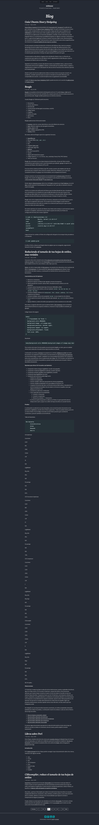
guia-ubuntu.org (49, 179)
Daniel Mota (28, 783)
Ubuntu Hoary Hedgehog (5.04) (45, 29)
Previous (34, 809)
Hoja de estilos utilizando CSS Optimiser (38, 717)
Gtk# (66, 92)
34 (57, 809)
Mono (62, 92)
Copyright (55, 1)
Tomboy (30, 131)
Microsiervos (45, 267)
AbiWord (30, 149)
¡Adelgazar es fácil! (61, 353)
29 (43, 809)
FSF (56, 49)
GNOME (41, 65)
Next (66, 809)
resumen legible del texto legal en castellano (45, 42)
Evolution (30, 124)
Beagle (28, 86)
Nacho (26, 267)
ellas (26, 185)
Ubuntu (55, 51)
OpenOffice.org (31, 138)
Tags (50, 1)
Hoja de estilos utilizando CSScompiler (37, 722)
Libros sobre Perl (33, 733)
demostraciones (37, 183)
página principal (31, 751)
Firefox (29, 128)
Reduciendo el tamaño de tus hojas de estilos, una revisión (48, 253)
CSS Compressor (58, 304)
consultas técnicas (54, 739)
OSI (52, 49)
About (43, 1)
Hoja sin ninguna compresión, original (37, 715)
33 (54, 809)
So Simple (57, 819)
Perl (33, 744)
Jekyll (53, 819)
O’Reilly (57, 743)
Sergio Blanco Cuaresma (31, 27)
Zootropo (40, 353)
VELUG (62, 739)
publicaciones (70, 80)
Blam (29, 130)
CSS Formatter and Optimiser (65, 354)
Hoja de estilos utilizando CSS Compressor (38, 720)
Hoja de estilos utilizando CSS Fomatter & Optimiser (41, 718)
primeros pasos (61, 176)
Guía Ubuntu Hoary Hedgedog (41, 21)
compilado (46, 803)
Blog (47, 1)
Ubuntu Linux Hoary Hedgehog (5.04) (39, 80)
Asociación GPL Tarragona (56, 27)
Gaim (29, 126)
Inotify (32, 187)
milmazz (49, 6)
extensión (38, 247)
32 (51, 809)
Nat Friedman (64, 183)
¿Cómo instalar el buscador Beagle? (34, 179)
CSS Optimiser (32, 269)
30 (45, 809)
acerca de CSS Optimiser (54, 269)
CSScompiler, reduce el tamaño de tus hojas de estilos (49, 776)
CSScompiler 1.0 (49, 783)
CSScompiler (47, 262)
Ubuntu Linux (41, 178)
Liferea (33, 130)
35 (62, 809)
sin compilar (56, 803)
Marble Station (30, 82)
